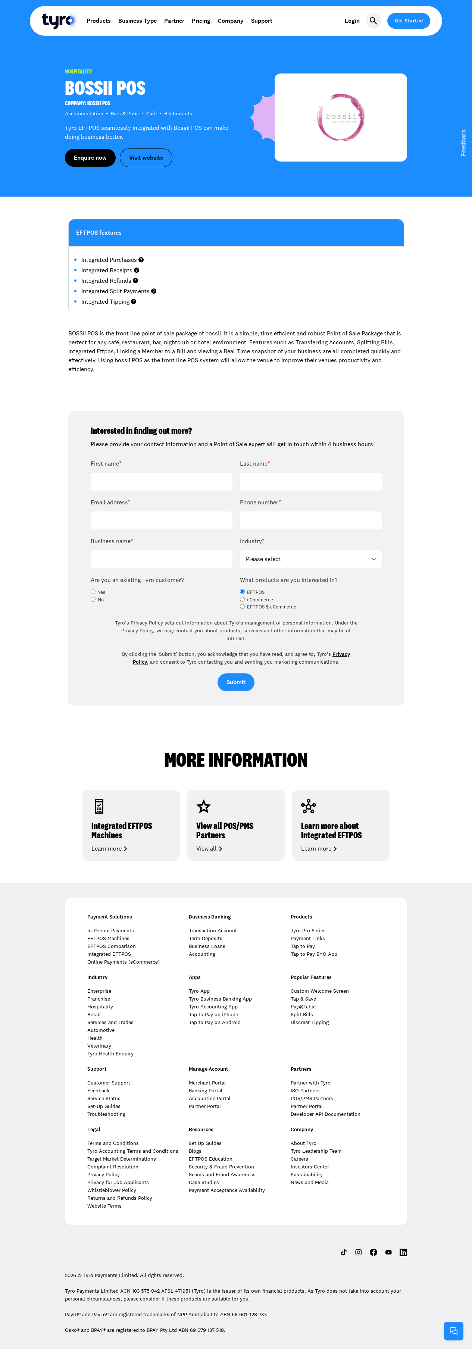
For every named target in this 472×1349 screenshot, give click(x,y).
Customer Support (108, 1082)
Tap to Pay (303, 946)
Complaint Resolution (112, 1166)
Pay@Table (303, 1006)
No (101, 600)
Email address (111, 502)
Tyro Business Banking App (220, 998)
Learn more (106, 849)
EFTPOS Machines (108, 938)
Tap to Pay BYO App (314, 954)
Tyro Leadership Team (316, 1151)
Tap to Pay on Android (215, 1022)
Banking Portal (205, 1090)
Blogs (195, 1151)
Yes (101, 592)
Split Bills (302, 1014)
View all (206, 849)
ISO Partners (305, 1090)
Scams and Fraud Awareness (222, 1174)
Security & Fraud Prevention (221, 1166)
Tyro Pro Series (308, 930)
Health (95, 1038)
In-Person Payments (110, 930)
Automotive (101, 1030)
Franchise (98, 998)
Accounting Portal (210, 1098)
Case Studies (204, 1182)
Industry (252, 541)
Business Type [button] (137, 21)
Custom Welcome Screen (320, 991)
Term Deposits (205, 938)
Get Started (409, 20)
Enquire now (90, 158)
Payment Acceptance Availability (227, 1190)
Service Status (104, 1098)
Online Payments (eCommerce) (123, 961)
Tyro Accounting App (213, 1006)
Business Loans (207, 946)
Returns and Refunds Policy (119, 1198)
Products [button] (99, 21)
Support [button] (261, 21)
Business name (112, 541)
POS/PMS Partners (312, 1098)
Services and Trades (110, 1022)
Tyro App (199, 991)
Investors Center (310, 1166)
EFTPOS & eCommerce (271, 607)
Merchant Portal (207, 1082)
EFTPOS (256, 592)
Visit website (146, 158)
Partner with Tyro (311, 1082)
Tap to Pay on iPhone (213, 1014)
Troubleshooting (106, 1114)
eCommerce (260, 600)
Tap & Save (303, 998)
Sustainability (307, 1174)
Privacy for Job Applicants (118, 1182)
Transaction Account (213, 930)
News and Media (310, 1182)
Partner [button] (174, 21)
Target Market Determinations (121, 1158)
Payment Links (308, 938)
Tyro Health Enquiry (110, 1053)
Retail (94, 1014)
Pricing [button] (201, 21)
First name (106, 463)
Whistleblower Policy (111, 1190)
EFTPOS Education (210, 1158)
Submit (236, 682)
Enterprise (99, 991)
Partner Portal (205, 1106)
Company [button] (231, 21)
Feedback (98, 1090)
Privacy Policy (103, 1174)
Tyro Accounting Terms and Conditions (132, 1151)
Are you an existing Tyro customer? (137, 580)
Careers (299, 1158)
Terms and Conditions (113, 1143)
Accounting (202, 954)
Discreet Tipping (310, 1022)
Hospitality (100, 1006)
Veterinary (99, 1045)
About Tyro (303, 1143)
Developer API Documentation (325, 1114)
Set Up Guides (205, 1143)
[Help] (453, 1331)
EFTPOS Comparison (111, 946)
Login (352, 21)
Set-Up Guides (104, 1106)
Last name (255, 463)
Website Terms (104, 1205)
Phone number (260, 502)
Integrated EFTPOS (109, 954)
